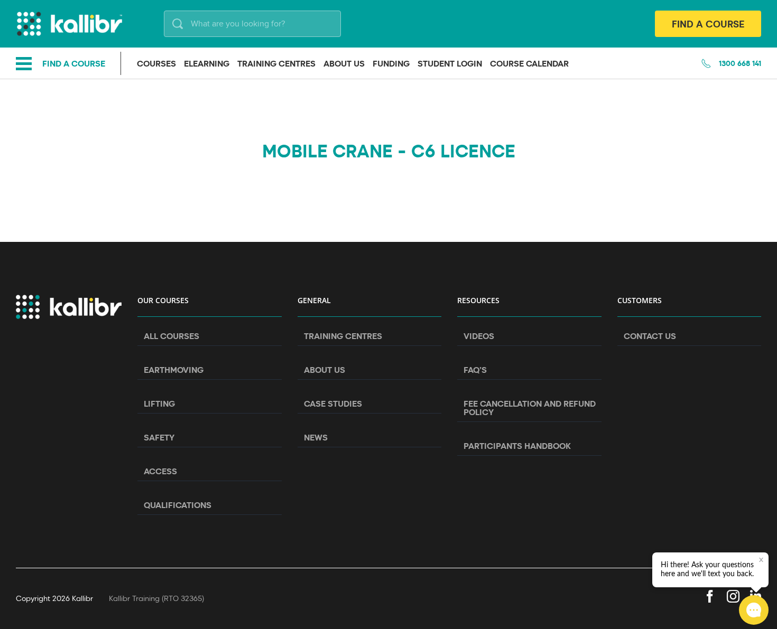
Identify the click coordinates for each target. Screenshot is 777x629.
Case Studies (333, 403)
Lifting (159, 403)
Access (160, 471)
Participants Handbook (517, 446)
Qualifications (177, 505)
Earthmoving (174, 369)
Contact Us (650, 336)
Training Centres (343, 336)
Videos (479, 336)
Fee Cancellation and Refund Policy (530, 407)
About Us (324, 369)
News (316, 437)
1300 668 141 (740, 63)
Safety (159, 437)
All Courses (171, 336)
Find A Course (708, 23)
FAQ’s (475, 369)
